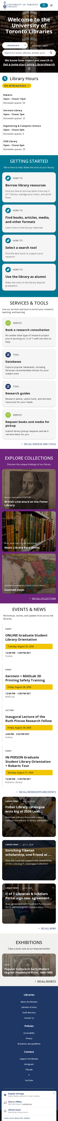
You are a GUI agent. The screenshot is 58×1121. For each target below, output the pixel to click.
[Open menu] (51, 5)
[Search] (51, 53)
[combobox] (15, 45)
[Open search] (44, 5)
